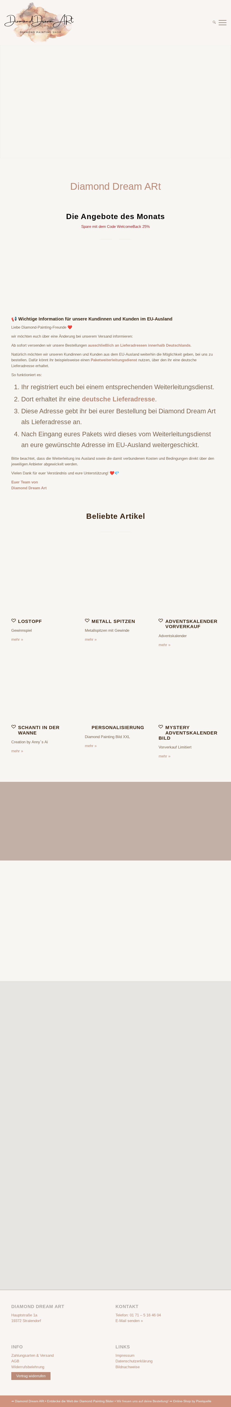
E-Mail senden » (129, 1321)
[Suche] (214, 22)
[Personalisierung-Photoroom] (115, 689)
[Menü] (221, 22)
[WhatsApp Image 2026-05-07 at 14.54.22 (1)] (115, 583)
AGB (15, 1361)
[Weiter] (213, 275)
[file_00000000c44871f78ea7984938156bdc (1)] (41, 583)
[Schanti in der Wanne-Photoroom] (41, 689)
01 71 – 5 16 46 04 (145, 1315)
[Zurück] (18, 275)
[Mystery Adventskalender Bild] (189, 689)
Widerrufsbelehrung (27, 1367)
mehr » (17, 639)
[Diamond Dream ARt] (39, 22)
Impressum (125, 1355)
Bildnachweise (128, 1367)
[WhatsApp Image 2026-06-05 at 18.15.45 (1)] (189, 583)
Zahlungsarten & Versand (32, 1355)
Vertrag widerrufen (31, 1376)
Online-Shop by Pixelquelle (192, 1401)
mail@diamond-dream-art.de (139, 929)
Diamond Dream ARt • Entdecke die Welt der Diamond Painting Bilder (64, 1401)
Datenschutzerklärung (134, 1361)
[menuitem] (214, 22)
